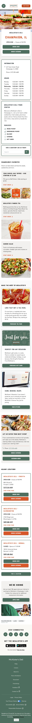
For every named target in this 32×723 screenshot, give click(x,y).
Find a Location (16, 574)
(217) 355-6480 (13, 448)
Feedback (15, 687)
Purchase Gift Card (16, 365)
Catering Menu (16, 458)
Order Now (16, 494)
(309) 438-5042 (8, 554)
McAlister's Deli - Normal (14, 543)
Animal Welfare (20, 705)
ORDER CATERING (16, 51)
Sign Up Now (16, 407)
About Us (16, 672)
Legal (11, 697)
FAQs (16, 664)
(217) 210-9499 (8, 487)
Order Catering (16, 453)
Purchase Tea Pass (16, 324)
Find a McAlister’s (16, 675)
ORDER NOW (16, 46)
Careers (16, 668)
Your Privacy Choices (11, 701)
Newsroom (16, 679)
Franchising (16, 683)
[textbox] (16, 650)
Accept (16, 720)
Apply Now (16, 600)
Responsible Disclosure (15, 708)
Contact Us (15, 691)
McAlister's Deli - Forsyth (14, 476)
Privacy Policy (18, 697)
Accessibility (9, 705)
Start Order (7, 185)
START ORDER (26, 5)
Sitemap (24, 701)
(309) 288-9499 (8, 522)
